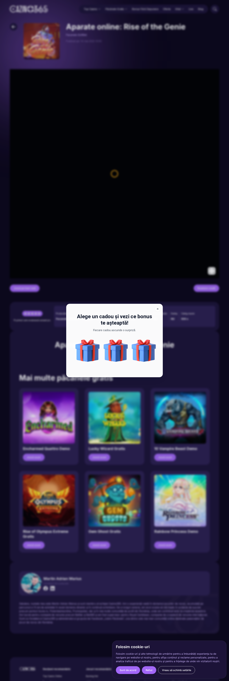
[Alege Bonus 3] (115, 350)
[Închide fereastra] (157, 309)
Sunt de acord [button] (128, 670)
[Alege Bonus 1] (143, 350)
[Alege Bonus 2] (87, 350)
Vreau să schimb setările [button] (176, 670)
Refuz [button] (149, 670)
